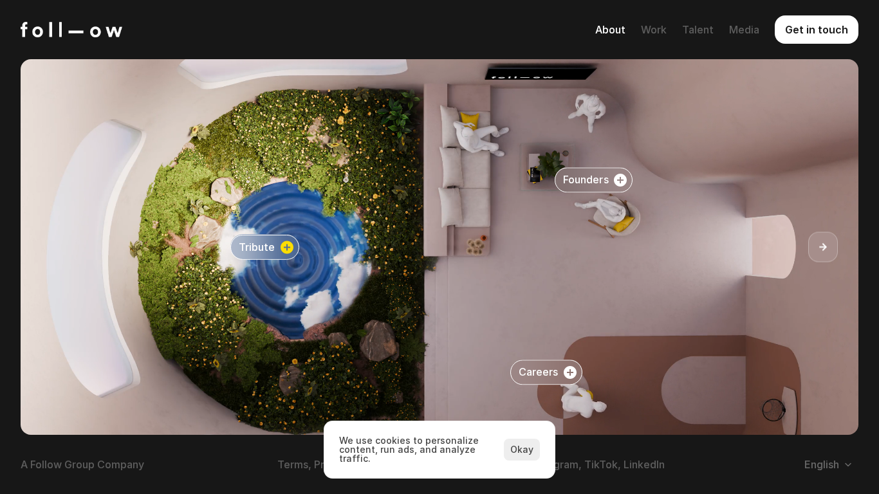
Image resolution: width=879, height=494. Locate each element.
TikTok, (602, 464)
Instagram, (556, 464)
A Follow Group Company (82, 464)
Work (654, 29)
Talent (698, 29)
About (610, 29)
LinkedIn (644, 464)
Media (744, 29)
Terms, (294, 464)
